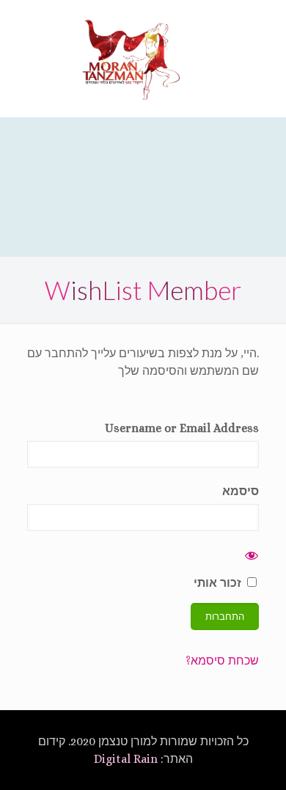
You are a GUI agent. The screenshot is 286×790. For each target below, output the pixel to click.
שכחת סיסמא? (222, 661)
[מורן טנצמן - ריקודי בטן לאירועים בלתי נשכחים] (131, 58)
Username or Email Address (182, 428)
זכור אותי (219, 583)
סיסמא (240, 491)
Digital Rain (126, 759)
